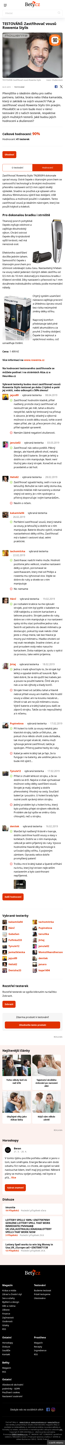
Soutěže (6, 1350)
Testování (19, 87)
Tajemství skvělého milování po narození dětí (47, 1082)
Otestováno (40, 1298)
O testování (17, 167)
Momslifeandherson (51, 952)
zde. (61, 1429)
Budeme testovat (42, 1290)
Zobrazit (9, 1004)
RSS (4, 1329)
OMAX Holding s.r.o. (20, 1434)
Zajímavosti (8, 1317)
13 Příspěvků (12, 1250)
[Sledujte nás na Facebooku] (47, 1409)
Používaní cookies (11, 1392)
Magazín (7, 1285)
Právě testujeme (42, 1294)
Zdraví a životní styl (12, 1294)
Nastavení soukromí (12, 1396)
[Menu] (5, 5)
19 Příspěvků (12, 1210)
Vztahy (5, 1325)
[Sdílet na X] (61, 87)
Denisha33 (14, 970)
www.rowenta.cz (34, 360)
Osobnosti (7, 1321)
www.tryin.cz (25, 1422)
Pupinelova (45, 928)
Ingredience (40, 1350)
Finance (6, 1313)
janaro (43, 964)
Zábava (6, 1309)
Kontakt (6, 1354)
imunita (10, 1207)
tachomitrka (46, 922)
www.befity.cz (53, 1422)
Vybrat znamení (15, 1187)
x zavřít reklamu (56, 1442)
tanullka (44, 934)
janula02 (44, 946)
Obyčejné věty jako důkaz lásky (17, 1118)
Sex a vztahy (8, 1298)
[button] (59, 13)
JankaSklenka (16, 952)
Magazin (6, 1367)
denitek (43, 958)
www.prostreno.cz (38, 1422)
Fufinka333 (15, 940)
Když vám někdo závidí (46, 1118)
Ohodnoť (9, 154)
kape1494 (44, 970)
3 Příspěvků (11, 1235)
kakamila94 (15, 922)
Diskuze (6, 1346)
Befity (5, 1362)
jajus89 (12, 958)
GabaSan (13, 934)
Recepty (38, 1346)
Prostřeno (40, 1337)
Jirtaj (41, 940)
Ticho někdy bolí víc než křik (16, 1081)
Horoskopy (7, 1342)
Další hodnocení (13, 896)
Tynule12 (13, 946)
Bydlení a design (10, 1302)
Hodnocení (47, 167)
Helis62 (12, 964)
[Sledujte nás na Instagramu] (52, 1409)
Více (13, 1177)
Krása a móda (9, 1290)
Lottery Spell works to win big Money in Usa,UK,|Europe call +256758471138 (29, 1246)
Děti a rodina (8, 1305)
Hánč (11, 928)
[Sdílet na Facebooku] (56, 87)
